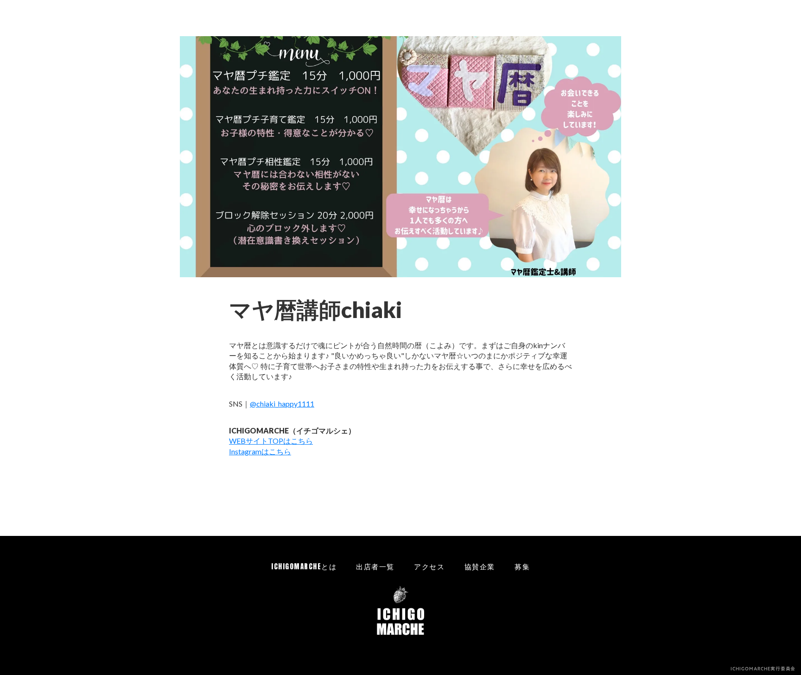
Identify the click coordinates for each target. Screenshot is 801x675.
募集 (522, 566)
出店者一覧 (375, 566)
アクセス (429, 566)
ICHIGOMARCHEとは (304, 566)
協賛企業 (479, 566)
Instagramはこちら (260, 451)
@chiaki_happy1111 (282, 403)
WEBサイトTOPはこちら (271, 440)
